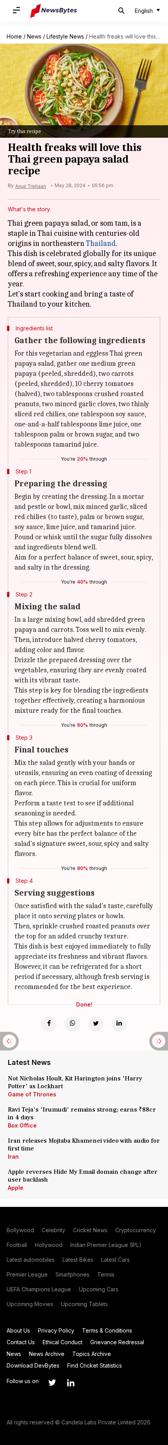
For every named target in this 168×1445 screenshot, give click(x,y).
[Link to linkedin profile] (70, 1382)
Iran (13, 1156)
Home (14, 36)
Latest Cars (115, 1259)
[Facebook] (49, 1024)
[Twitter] (96, 1024)
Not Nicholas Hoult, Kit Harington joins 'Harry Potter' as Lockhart (75, 1082)
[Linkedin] (119, 1024)
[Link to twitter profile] (52, 1382)
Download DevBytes (33, 1365)
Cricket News (90, 1230)
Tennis (105, 1274)
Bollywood (20, 1230)
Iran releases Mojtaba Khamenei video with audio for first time (84, 1144)
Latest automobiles (31, 1259)
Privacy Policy (56, 1330)
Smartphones (72, 1274)
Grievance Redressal (117, 1342)
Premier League (27, 1274)
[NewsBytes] (53, 11)
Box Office (22, 1125)
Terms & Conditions (107, 1330)
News (34, 36)
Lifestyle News (65, 36)
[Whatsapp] (72, 1024)
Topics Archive (91, 1353)
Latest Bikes (78, 1259)
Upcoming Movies (30, 1304)
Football (17, 1245)
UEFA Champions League (39, 1289)
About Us (18, 1330)
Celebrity (53, 1230)
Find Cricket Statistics (94, 1365)
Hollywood (49, 1245)
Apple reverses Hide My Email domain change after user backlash (82, 1176)
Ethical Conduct (62, 1342)
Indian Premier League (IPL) (105, 1245)
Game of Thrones (32, 1094)
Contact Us (21, 1342)
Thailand (101, 243)
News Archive (46, 1353)
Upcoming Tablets (84, 1304)
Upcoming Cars (98, 1289)
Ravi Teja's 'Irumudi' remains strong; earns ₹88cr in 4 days (82, 1113)
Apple (15, 1187)
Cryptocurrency (135, 1230)
